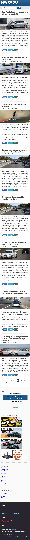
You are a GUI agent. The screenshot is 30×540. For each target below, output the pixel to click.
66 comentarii (14, 342)
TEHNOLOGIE (13, 61)
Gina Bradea (3, 473)
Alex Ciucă (3, 467)
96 (11, 380)
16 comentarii (14, 295)
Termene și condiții (5, 536)
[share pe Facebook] (4, 50)
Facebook (7, 513)
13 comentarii (14, 200)
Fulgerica (3, 494)
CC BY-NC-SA (9, 534)
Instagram (12, 513)
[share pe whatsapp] (15, 50)
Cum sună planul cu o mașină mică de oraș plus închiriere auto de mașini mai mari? (15, 339)
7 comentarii (14, 246)
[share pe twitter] (10, 50)
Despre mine (4, 508)
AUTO (8, 15)
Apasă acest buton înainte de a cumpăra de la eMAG (15, 397)
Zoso (2, 484)
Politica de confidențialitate (14, 536)
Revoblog (3, 481)
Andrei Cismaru (4, 469)
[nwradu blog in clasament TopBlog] (15, 407)
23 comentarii (13, 15)
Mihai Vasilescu (4, 480)
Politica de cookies (24, 536)
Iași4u (2, 474)
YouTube (3, 513)
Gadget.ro (3, 472)
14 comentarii (14, 108)
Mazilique (3, 496)
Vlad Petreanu (4, 483)
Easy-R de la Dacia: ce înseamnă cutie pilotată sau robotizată (15, 13)
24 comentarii (14, 153)
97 (14, 380)
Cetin (2, 492)
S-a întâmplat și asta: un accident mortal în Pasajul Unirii (13, 198)
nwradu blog (13, 529)
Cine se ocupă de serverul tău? (15, 521)
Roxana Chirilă (4, 497)
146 (6, 383)
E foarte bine (4, 493)
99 (21, 380)
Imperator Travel (4, 476)
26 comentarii (20, 61)
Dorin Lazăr (3, 470)
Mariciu (2, 479)
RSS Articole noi (17, 513)
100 (25, 380)
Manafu (3, 477)
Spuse (2, 499)
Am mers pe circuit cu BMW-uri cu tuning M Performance (14, 243)
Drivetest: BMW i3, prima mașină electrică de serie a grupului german (14, 292)
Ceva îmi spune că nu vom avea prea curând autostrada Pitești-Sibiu (14, 151)
